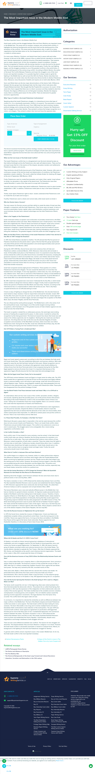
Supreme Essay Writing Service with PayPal (57, 732)
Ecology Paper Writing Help (41, 724)
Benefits (80, 679)
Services (64, 679)
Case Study (67, 96)
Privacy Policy (47, 746)
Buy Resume (37, 709)
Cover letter (67, 103)
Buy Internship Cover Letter (41, 707)
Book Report (67, 99)
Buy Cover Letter (56, 701)
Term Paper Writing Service (41, 717)
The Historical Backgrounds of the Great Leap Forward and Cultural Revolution (30, 656)
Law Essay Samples (71, 62)
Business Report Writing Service (40, 727)
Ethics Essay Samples (71, 55)
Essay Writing (67, 88)
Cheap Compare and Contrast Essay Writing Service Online (40, 732)
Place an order (77, 201)
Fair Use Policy (63, 746)
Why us (49, 679)
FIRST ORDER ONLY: (46, 139)
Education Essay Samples (73, 52)
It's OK (9, 766)
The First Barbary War (12, 654)
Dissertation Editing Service (72, 110)
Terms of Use (32, 746)
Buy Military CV (38, 715)
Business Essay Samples (72, 48)
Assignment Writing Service (41, 696)
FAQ (85, 679)
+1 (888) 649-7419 (49, 3)
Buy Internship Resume (57, 709)
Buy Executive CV (39, 712)
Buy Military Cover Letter (58, 707)
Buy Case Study (55, 717)
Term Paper (67, 92)
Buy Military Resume (39, 699)
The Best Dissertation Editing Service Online (40, 721)
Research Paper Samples (73, 68)
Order (78, 5)
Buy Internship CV (56, 712)
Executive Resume (69, 84)
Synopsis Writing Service (58, 724)
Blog (89, 679)
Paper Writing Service (57, 715)
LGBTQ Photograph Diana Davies (15, 649)
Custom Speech (68, 107)
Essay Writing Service (57, 696)
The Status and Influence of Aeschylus (17, 651)
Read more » (60, 760)
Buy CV (36, 704)
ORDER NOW (50, 530)
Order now (77, 151)
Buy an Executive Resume (41, 701)
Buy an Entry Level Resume (59, 699)
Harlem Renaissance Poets (15, 639)
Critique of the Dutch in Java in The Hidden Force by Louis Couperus (48, 640)
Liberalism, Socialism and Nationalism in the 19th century (23, 658)
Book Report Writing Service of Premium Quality (59, 721)
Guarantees (72, 679)
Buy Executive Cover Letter (59, 704)
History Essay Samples (72, 58)
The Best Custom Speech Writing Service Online (58, 727)
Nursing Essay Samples (72, 65)
